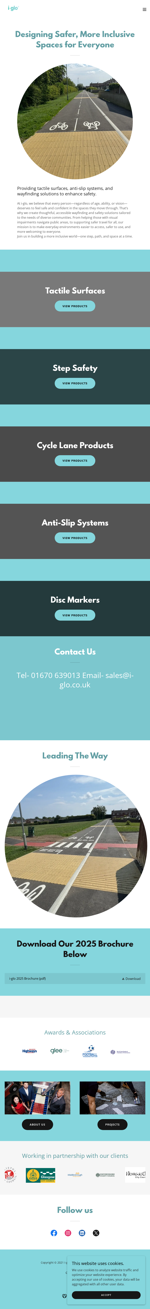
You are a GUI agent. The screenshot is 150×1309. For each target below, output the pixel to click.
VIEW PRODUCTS (75, 615)
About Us (37, 1124)
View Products (75, 383)
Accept (106, 1295)
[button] (144, 9)
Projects (112, 1124)
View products (75, 306)
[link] (13, 9)
